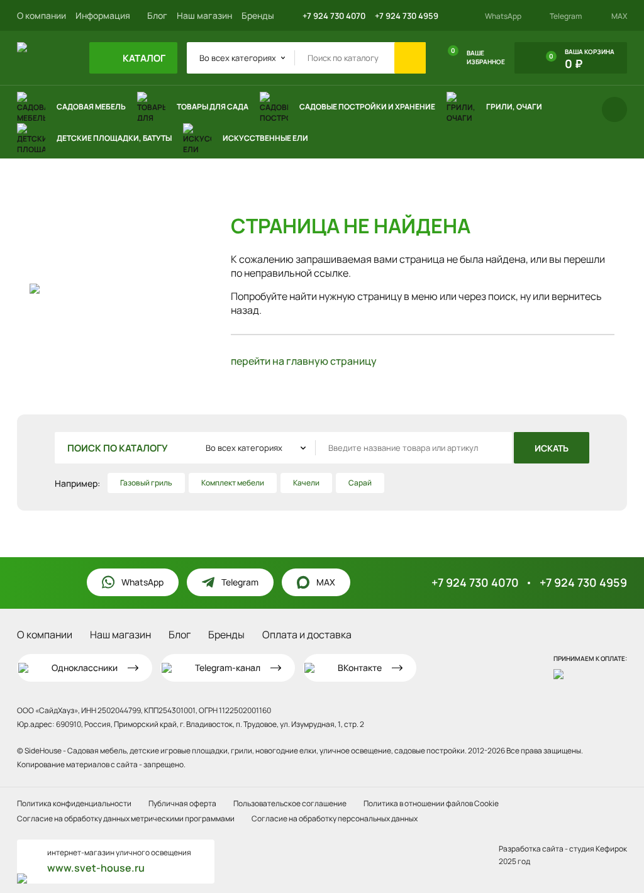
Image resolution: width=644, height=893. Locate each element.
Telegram (566, 16)
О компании (41, 15)
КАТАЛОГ (143, 58)
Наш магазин (204, 15)
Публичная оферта (182, 803)
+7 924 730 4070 (334, 15)
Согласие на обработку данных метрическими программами (126, 818)
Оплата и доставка (307, 634)
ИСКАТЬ (552, 448)
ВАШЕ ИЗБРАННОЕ (478, 56)
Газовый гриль (146, 482)
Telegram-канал (227, 668)
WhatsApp (503, 16)
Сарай (360, 482)
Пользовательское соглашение (290, 803)
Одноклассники (85, 668)
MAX (619, 16)
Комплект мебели (232, 482)
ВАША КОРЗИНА (581, 59)
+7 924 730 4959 (406, 15)
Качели (306, 482)
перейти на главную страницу (304, 361)
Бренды (258, 15)
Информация (103, 15)
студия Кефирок (598, 848)
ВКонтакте (360, 668)
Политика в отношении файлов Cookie (431, 803)
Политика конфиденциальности (74, 803)
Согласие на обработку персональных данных (335, 818)
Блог (157, 15)
